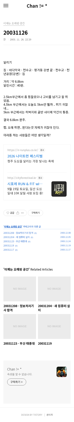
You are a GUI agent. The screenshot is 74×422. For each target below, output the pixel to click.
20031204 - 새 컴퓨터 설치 (16, 237)
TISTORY (37, 414)
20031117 (8, 249)
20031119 (8, 245)
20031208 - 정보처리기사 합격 (18, 232)
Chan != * (37, 6)
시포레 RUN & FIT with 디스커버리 (25, 183)
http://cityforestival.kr (21, 177)
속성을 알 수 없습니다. (19, 374)
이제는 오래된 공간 (13, 226)
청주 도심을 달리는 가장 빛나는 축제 (30, 161)
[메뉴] (6, 6)
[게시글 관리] (22, 213)
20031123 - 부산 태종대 (15, 241)
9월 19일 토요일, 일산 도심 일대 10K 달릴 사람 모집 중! (25, 190)
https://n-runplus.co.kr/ (22, 150)
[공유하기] (17, 213)
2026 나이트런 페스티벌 (25, 156)
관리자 (49, 414)
